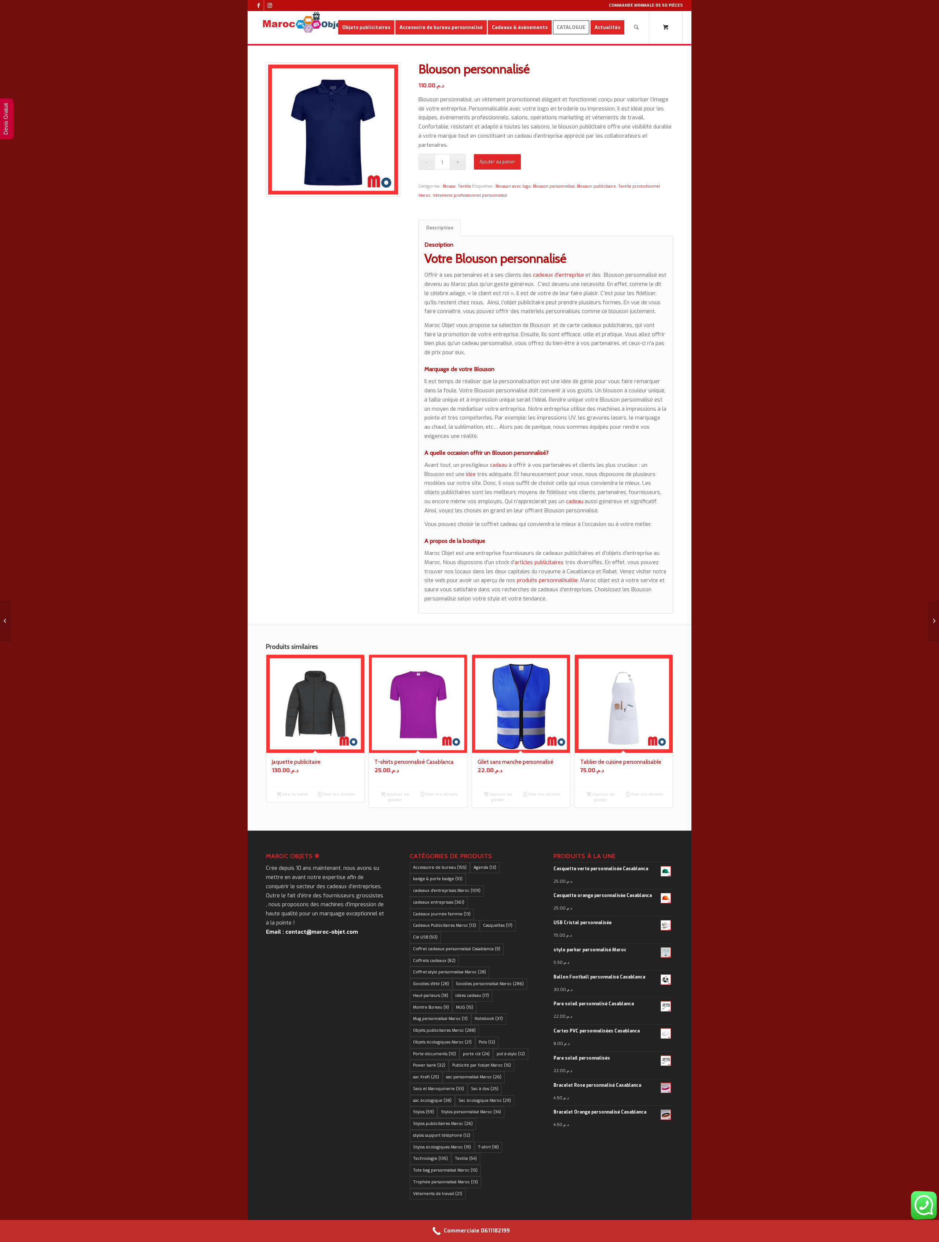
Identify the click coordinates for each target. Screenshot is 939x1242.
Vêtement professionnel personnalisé (470, 195)
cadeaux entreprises (438, 902)
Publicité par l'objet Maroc (481, 1065)
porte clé (476, 1054)
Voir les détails (338, 794)
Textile (464, 186)
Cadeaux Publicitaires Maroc (444, 925)
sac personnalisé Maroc (473, 1077)
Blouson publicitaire (596, 186)
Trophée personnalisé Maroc (445, 1182)
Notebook (489, 1018)
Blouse (449, 186)
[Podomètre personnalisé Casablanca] (933, 621)
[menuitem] (366, 27)
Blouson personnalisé (554, 186)
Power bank (429, 1065)
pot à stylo (511, 1054)
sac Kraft (426, 1077)
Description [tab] (439, 228)
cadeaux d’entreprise (557, 275)
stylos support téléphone (441, 1135)
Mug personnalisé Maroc (440, 1018)
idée (471, 474)
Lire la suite (294, 794)
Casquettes (497, 925)
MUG (464, 1007)
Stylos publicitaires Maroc (443, 1123)
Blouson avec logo (513, 186)
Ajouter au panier (497, 162)
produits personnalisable (547, 580)
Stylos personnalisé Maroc (471, 1112)
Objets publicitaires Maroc (444, 1030)
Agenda (485, 867)
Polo (487, 1042)
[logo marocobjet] (303, 27)
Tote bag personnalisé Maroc (445, 1170)
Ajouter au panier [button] (397, 797)
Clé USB (425, 937)
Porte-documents (434, 1054)
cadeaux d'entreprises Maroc (447, 890)
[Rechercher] (636, 27)
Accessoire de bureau (440, 867)
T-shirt (488, 1147)
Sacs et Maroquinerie (438, 1089)
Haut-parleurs (430, 995)
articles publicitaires (539, 562)
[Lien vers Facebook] (258, 5)
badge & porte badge (438, 879)
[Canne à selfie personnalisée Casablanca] (5, 621)
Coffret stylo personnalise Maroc (449, 972)
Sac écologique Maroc (484, 1100)
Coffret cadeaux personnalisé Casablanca (456, 949)
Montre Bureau (431, 1007)
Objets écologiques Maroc (442, 1042)
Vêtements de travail (437, 1193)
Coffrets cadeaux (434, 960)
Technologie (430, 1158)
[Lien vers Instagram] (269, 5)
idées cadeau (472, 995)
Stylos (423, 1112)
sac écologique (432, 1100)
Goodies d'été (431, 984)
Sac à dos (484, 1089)
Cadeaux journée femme (442, 914)
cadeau (498, 465)
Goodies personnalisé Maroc (490, 984)
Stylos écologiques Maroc (442, 1147)
